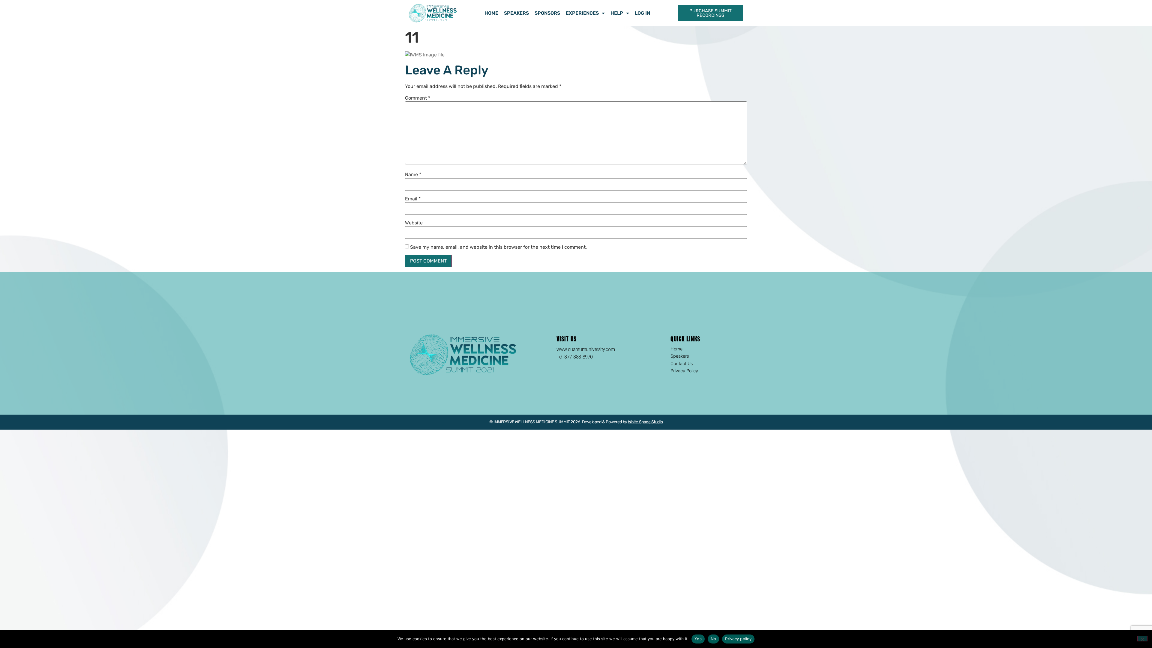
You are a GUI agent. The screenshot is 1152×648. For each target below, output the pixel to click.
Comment (417, 98)
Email (413, 198)
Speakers (516, 13)
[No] (1142, 638)
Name (413, 174)
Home (491, 13)
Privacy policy (738, 638)
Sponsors (547, 13)
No (713, 638)
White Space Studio (645, 421)
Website (414, 222)
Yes (698, 638)
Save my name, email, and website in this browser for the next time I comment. (498, 247)
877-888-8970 (578, 357)
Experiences (582, 13)
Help (616, 13)
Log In (642, 13)
